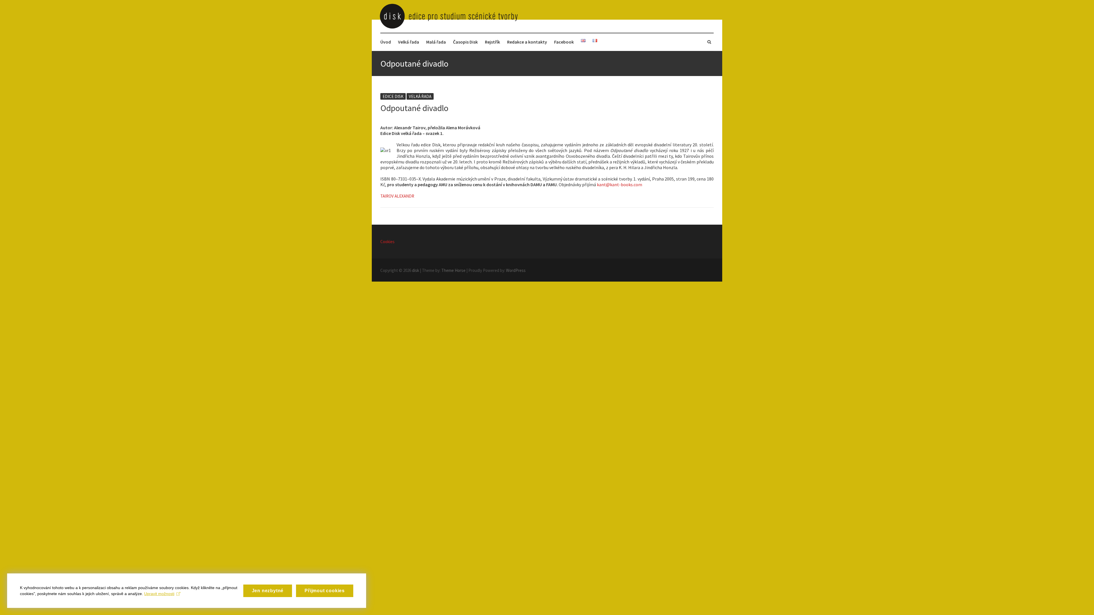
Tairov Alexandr (397, 196)
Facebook (564, 42)
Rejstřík (492, 42)
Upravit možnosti (159, 593)
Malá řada (436, 42)
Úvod (385, 42)
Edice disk (393, 96)
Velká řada (408, 42)
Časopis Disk (465, 42)
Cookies (387, 241)
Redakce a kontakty (527, 42)
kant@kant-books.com (619, 184)
